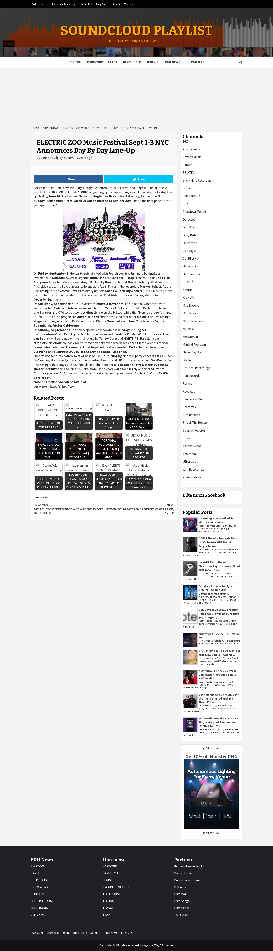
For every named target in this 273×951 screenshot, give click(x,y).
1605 (33, 4)
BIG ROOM (37, 866)
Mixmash (188, 329)
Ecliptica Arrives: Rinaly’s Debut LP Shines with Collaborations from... (215, 590)
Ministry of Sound (194, 321)
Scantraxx (189, 407)
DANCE (35, 873)
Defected (86, 4)
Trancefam (181, 915)
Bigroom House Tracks (189, 866)
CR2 (185, 204)
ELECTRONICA (40, 908)
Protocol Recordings (196, 368)
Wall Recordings (193, 470)
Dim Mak (188, 227)
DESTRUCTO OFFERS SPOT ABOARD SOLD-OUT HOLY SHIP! (68, 509)
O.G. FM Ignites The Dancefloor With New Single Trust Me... (219, 652)
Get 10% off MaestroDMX (211, 756)
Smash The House (195, 423)
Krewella (189, 297)
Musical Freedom (194, 344)
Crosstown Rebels (195, 212)
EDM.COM (75, 62)
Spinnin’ (153, 62)
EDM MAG (197, 62)
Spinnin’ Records (194, 430)
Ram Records (191, 376)
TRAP (106, 915)
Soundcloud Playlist (136, 30)
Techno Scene (192, 446)
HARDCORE (110, 866)
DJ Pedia (180, 887)
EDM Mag (180, 894)
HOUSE (108, 880)
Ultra (113, 62)
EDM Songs (181, 901)
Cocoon (188, 188)
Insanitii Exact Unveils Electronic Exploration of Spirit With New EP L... (219, 566)
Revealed (189, 391)
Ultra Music (190, 462)
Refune (188, 383)
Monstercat (190, 337)
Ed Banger (189, 251)
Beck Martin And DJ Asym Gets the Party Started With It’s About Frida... (219, 698)
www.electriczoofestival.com (55, 386)
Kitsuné (188, 282)
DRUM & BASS (40, 887)
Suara (187, 438)
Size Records (191, 415)
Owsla (187, 360)
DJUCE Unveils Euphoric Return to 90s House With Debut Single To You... (219, 542)
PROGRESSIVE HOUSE (117, 887)
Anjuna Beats (191, 149)
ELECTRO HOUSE (42, 901)
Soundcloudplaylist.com (57, 158)
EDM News (172, 62)
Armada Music (192, 157)
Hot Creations (192, 274)
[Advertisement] (136, 96)
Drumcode (95, 62)
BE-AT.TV (188, 173)
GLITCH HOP (39, 915)
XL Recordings (192, 477)
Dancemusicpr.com (187, 880)
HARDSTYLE (111, 873)
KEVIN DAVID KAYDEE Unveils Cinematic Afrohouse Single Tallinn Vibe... (218, 674)
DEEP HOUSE (39, 880)
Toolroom (129, 4)
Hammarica (181, 908)
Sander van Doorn (194, 399)
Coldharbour (191, 196)
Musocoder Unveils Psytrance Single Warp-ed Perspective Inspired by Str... (218, 722)
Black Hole (132, 62)
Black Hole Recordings (64, 4)
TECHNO (108, 901)
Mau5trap (189, 313)
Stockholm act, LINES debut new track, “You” (140, 509)
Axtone (44, 4)
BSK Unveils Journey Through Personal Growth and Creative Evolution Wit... (219, 613)
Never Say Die (192, 352)
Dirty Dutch (102, 4)
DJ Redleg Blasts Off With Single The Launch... (216, 520)
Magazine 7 (148, 945)
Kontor (116, 4)
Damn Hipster (183, 873)
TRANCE (108, 908)
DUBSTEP (37, 894)
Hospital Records (194, 266)
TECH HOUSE (112, 894)
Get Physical (191, 258)
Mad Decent (191, 305)
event (43, 497)
